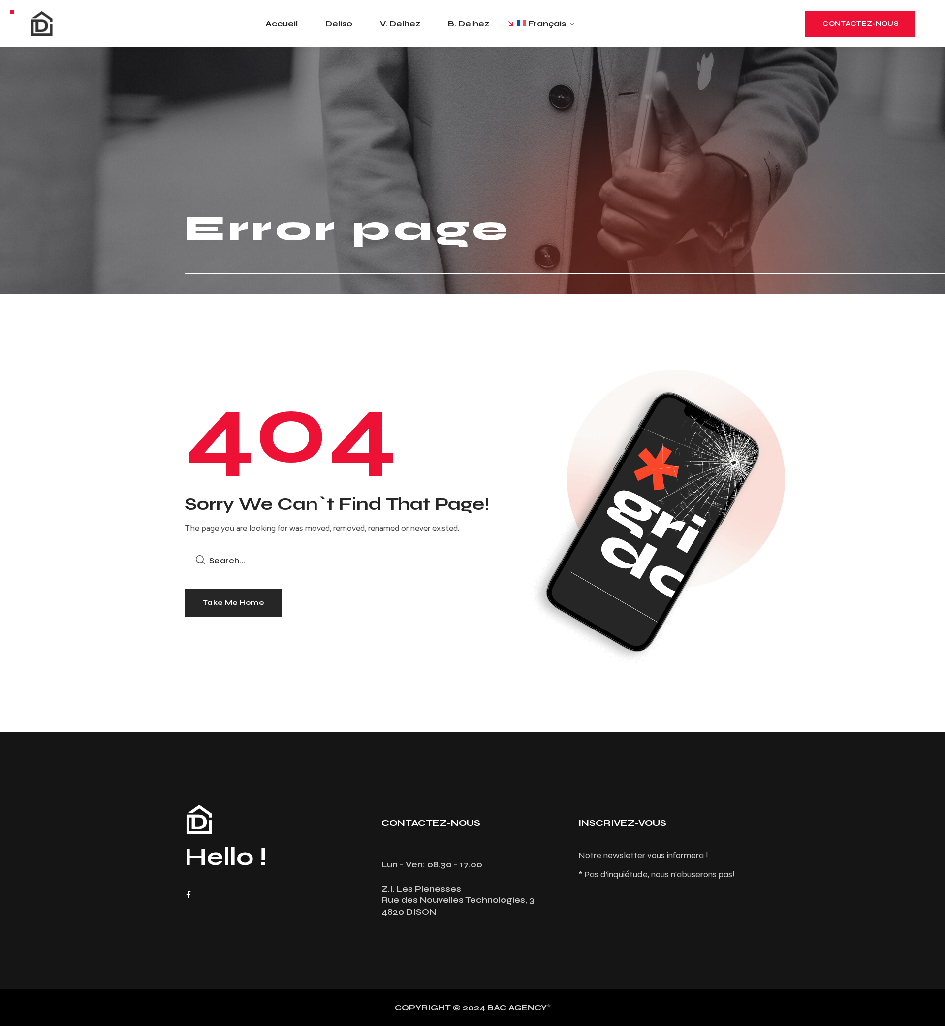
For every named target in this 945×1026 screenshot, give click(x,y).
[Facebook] (188, 894)
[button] (860, 24)
